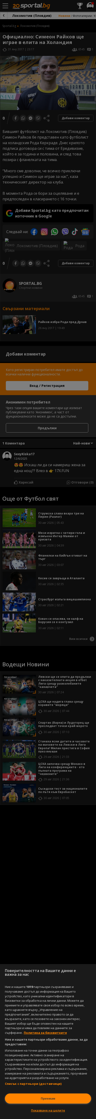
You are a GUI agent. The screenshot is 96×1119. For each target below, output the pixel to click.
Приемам (48, 1098)
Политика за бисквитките (45, 1033)
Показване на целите (48, 1110)
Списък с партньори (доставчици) (33, 1084)
